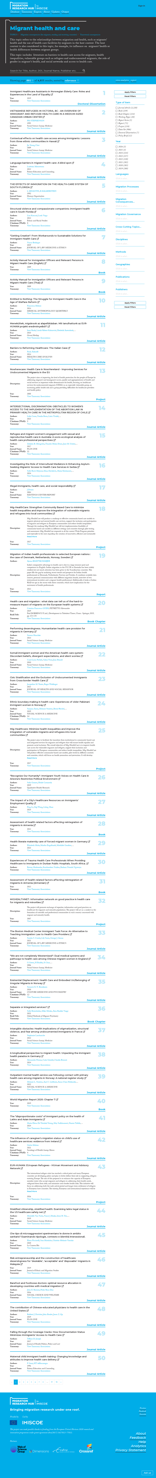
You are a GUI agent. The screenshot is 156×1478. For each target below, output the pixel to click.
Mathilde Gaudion (64, 845)
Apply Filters (130, 92)
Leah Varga (42, 215)
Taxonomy (27, 12)
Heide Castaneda (45, 783)
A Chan (47, 963)
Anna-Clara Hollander (67, 1082)
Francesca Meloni (34, 306)
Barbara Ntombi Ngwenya (70, 867)
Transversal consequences (90, 35)
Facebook (142, 1411)
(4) (122, 150)
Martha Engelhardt (48, 845)
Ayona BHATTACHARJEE (38, 561)
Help (142, 1442)
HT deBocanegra (41, 1363)
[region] (130, 158)
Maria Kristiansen (64, 471)
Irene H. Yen (62, 1216)
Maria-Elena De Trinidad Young (40, 1123)
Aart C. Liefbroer (50, 1082)
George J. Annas (56, 938)
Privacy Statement (130, 1450)
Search (83, 70)
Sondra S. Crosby (34, 938)
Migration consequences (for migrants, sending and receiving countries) (49, 35)
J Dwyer (30, 490)
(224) (123, 153)
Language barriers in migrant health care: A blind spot (40, 163)
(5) (125, 120)
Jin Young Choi (33, 145)
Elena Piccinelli (33, 1240)
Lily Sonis (45, 938)
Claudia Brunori (60, 1060)
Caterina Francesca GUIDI (38, 608)
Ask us (147, 1473)
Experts (38, 12)
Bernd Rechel (59, 709)
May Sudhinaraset (61, 1123)
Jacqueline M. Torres (35, 684)
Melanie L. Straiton (35, 1082)
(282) (123, 162)
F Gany (30, 1363)
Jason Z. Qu (58, 1314)
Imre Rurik (31, 330)
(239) (123, 111)
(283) (123, 165)
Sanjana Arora (32, 709)
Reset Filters (130, 96)
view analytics (122, 80)
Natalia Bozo (42, 416)
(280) (123, 169)
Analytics (138, 1446)
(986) (124, 130)
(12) (125, 136)
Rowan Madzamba (34, 867)
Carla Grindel (48, 1060)
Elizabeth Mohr (33, 845)
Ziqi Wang (38, 807)
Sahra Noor (47, 660)
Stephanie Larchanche (36, 1035)
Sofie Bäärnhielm (34, 1011)
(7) (128, 133)
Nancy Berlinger (33, 243)
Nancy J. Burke (50, 1216)
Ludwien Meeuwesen (35, 167)
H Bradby (39, 963)
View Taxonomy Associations (38, 101)
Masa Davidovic (50, 471)
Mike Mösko (47, 1011)
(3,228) (127, 108)
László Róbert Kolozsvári (46, 330)
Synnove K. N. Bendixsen (37, 987)
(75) (123, 123)
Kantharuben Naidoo (51, 867)
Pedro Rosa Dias (47, 1290)
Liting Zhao (48, 807)
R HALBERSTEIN (48, 191)
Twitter (143, 1408)
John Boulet (47, 1314)
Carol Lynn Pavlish (34, 660)
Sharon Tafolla (74, 1123)
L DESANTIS (33, 191)
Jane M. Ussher (69, 444)
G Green (30, 963)
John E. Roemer (33, 1290)
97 (52, 1382)
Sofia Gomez (32, 783)
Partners (28, 1423)
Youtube (142, 1414)
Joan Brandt (58, 660)
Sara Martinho (46, 1240)
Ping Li (30, 807)
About (47, 12)
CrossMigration (29, 5)
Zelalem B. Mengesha (36, 444)
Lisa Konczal (32, 215)
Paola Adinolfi (32, 352)
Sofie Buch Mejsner (35, 471)
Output (65, 12)
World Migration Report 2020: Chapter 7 (32, 1099)
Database (15, 12)
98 (57, 1382)
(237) (123, 156)
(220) (123, 159)
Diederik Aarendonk (65, 330)
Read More (32, 536)
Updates (56, 12)
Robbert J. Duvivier (34, 1314)
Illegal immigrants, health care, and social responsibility (41, 486)
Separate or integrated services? (28, 1007)
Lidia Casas (31, 416)
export (133, 80)
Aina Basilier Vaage (60, 1011)
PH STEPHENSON (35, 121)
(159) (123, 127)
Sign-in (141, 6)
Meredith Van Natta (35, 1216)
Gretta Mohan (33, 1145)
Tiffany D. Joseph (34, 1339)
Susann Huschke (34, 635)
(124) (126, 114)
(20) (126, 117)
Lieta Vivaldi (53, 416)
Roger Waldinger (51, 684)
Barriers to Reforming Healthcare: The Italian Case (38, 348)
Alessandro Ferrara (34, 1060)
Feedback (138, 1438)
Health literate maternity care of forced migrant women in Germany (48, 841)
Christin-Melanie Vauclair (63, 1240)
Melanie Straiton (46, 709)
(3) (122, 147)
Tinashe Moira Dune (53, 444)
